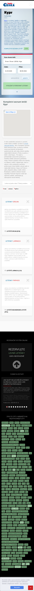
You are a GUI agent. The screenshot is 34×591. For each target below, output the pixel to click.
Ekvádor (4, 450)
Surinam (24, 536)
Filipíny (4, 456)
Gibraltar (4, 461)
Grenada (10, 461)
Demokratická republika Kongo (10, 445)
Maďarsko (23, 497)
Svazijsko (20, 544)
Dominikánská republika (8, 447)
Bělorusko (18, 439)
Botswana (4, 436)
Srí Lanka (4, 536)
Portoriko (4, 519)
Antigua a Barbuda (27, 425)
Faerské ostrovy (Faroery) (9, 453)
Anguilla (18, 425)
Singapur (12, 530)
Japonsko (29, 470)
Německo (22, 508)
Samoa (15, 525)
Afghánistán (5, 422)
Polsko (25, 517)
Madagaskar (23, 489)
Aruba (15, 428)
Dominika (22, 445)
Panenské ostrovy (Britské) (9, 514)
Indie (19, 467)
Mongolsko (19, 500)
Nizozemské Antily (21, 505)
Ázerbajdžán (28, 561)
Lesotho (15, 486)
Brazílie (10, 436)
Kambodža (5, 478)
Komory (27, 481)
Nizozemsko (11, 505)
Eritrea (9, 450)
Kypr (5, 20)
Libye (25, 486)
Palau (3, 511)
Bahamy (26, 428)
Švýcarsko (5, 569)
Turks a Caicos (6, 553)
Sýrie (3, 547)
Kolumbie (20, 481)
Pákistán (17, 519)
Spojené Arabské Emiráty (15, 533)
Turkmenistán (27, 550)
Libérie (29, 486)
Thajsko (20, 547)
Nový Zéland (15, 508)
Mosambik (26, 500)
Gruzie (15, 461)
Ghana (27, 458)
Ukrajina (4, 555)
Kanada (17, 478)
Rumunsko (16, 522)
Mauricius (11, 497)
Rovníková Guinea (7, 522)
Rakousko (24, 519)
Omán (27, 508)
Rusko (22, 522)
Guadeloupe (27, 461)
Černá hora (8, 564)
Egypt (27, 447)
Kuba (19, 483)
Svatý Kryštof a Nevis (24, 539)
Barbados (16, 431)
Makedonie (5, 492)
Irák (3, 470)
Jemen (3, 472)
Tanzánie (8, 547)
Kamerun (11, 478)
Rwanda (27, 522)
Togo (25, 547)
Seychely (29, 528)
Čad (3, 564)
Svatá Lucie (13, 539)
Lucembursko (15, 489)
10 (26, 406)
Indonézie (24, 467)
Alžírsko (17, 422)
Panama (8, 511)
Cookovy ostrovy (13, 442)
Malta (3, 494)
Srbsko (25, 533)
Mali (27, 492)
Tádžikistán (19, 553)
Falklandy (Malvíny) (22, 453)
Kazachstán (5, 481)
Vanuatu (22, 555)
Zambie (15, 561)
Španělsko (18, 566)
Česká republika (16, 564)
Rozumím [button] (17, 587)
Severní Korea (11, 528)
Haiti (28, 464)
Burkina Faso (5, 439)
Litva (3, 489)
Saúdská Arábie (22, 525)
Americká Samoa (25, 422)
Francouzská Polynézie (8, 458)
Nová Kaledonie (6, 508)
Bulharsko (21, 436)
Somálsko (4, 533)
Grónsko (20, 461)
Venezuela (13, 558)
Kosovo (8, 483)
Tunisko (15, 550)
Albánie (11, 422)
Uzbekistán (16, 555)
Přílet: (21, 67)
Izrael (17, 470)
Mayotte (17, 497)
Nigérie (28, 503)
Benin (3, 433)
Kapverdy (22, 478)
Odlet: (6, 67)
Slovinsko (25, 530)
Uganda (26, 553)
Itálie (14, 470)
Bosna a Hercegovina (23, 433)
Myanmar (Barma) (7, 503)
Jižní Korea (22, 472)
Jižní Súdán (5, 475)
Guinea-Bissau (22, 464)
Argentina (4, 428)
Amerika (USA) (6, 425)
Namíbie (15, 503)
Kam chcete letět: (10, 57)
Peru (9, 517)
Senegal (4, 528)
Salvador (9, 525)
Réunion (4, 525)
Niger (24, 503)
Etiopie (20, 450)
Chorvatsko (5, 442)
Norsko (30, 505)
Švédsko (24, 566)
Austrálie (20, 428)
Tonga (29, 547)
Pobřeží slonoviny (17, 517)
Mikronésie (5, 500)
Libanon (20, 486)
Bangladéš (10, 431)
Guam (3, 464)
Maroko (8, 494)
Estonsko (14, 450)
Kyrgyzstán (5, 486)
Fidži (30, 453)
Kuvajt (24, 483)
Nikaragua (4, 505)
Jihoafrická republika (12, 472)
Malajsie (11, 492)
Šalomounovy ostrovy (8, 566)
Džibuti (23, 447)
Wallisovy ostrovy (7, 561)
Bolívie (14, 433)
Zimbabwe (20, 561)
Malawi (16, 492)
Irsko (30, 467)
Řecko (27, 564)
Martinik (25, 494)
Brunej (15, 436)
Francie (14, 456)
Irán (6, 470)
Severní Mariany (20, 528)
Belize (26, 431)
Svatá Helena (5, 539)
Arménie (10, 428)
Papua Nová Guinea (23, 514)
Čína (23, 564)
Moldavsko (12, 500)
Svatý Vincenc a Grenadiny (9, 544)
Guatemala (9, 464)
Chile (23, 439)
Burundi (12, 439)
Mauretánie (5, 497)
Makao (30, 489)
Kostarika (14, 483)
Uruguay (9, 555)
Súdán (26, 544)
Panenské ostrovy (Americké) (20, 511)
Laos (10, 486)
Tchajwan (14, 547)
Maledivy (21, 492)
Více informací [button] (24, 583)
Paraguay (4, 517)
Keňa (10, 481)
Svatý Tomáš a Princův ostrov (10, 542)
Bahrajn (4, 431)
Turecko (20, 550)
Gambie (22, 458)
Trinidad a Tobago (7, 550)
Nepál (20, 503)
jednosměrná (15, 78)
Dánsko (18, 447)
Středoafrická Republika (14, 536)
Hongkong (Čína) (12, 467)
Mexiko (30, 497)
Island (10, 470)
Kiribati (15, 481)
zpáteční (25, 78)
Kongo (3, 483)
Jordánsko (12, 475)
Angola (13, 425)
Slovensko (19, 530)
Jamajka (23, 470)
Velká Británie (5, 558)
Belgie (22, 431)
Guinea (15, 464)
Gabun (17, 458)
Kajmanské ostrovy (21, 475)
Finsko (9, 456)
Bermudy (8, 433)
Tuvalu (13, 553)
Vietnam (19, 558)
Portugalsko (11, 519)
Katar (27, 478)
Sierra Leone (5, 530)
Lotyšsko (8, 489)
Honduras (4, 467)
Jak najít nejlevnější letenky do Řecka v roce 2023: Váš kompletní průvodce (16, 382)
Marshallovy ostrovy (16, 494)
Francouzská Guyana (23, 456)
